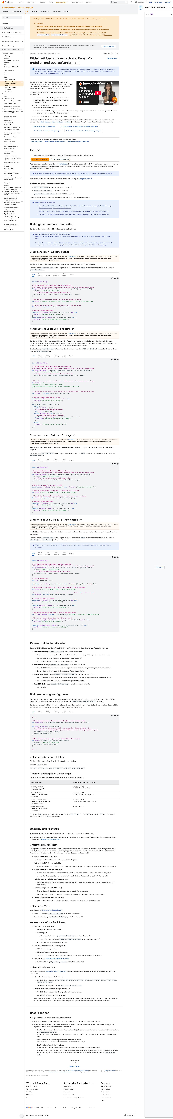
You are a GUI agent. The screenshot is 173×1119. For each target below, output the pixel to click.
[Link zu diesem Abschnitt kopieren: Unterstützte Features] (61, 829)
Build (20, 2)
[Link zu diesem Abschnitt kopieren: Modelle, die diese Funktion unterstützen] (66, 184)
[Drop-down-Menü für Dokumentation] (68, 2)
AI (25, 11)
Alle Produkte (92, 1108)
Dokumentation (61, 2)
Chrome (57, 1108)
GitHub (28, 1098)
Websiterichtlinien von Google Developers (60, 1072)
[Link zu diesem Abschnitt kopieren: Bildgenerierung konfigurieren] (71, 695)
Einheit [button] (71, 274)
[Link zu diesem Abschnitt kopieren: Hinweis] (42, 150)
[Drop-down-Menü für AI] (28, 11)
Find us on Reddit (68, 1089)
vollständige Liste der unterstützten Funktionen (55, 122)
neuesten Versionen (84, 173)
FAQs (102, 1100)
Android (49, 1108)
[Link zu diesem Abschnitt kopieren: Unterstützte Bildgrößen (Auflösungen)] (74, 774)
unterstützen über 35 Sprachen (56, 971)
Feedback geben (112, 58)
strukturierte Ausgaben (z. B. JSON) (57, 959)
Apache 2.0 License (110, 1070)
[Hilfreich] (115, 53)
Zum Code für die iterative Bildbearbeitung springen (83, 131)
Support (88, 2)
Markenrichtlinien (106, 1098)
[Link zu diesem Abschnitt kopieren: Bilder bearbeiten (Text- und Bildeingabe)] (77, 435)
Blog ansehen (67, 1086)
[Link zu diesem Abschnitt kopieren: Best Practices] (51, 1013)
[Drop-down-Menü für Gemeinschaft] (82, 2)
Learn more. (103, 19)
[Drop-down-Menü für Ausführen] (36, 2)
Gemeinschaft (76, 2)
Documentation (8, 8)
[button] (10, 37)
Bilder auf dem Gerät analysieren (55, 141)
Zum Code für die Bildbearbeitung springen (45, 131)
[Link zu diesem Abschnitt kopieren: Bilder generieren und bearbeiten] (75, 224)
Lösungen (43, 2)
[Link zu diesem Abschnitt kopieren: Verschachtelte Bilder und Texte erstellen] (76, 329)
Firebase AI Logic (25, 8)
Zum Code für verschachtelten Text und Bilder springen (79, 126)
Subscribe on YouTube (70, 1095)
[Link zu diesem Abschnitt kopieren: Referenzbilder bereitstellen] (68, 643)
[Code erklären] (112, 278)
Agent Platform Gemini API (61, 159)
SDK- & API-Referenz (32, 1089)
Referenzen (57, 11)
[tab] (33, 275)
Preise (51, 2)
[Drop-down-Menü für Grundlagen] (21, 11)
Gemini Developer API (41, 159)
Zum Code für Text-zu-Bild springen (43, 126)
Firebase (32, 53)
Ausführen (30, 2)
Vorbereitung (71, 256)
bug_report (167, 7)
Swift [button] (33, 274)
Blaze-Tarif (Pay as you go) (91, 206)
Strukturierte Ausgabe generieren (78, 141)
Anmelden (168, 2)
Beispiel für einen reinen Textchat (101, 545)
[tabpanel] (74, 300)
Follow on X (67, 1092)
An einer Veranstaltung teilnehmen (73, 1098)
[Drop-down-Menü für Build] (24, 2)
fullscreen (169, 7)
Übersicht (5, 11)
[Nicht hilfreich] (118, 53)
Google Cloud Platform (78, 1108)
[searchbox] (12, 17)
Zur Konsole (158, 2)
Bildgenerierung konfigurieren (50, 839)
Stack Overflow (105, 1089)
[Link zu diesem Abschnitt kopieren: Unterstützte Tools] (52, 906)
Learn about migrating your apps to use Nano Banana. (92, 29)
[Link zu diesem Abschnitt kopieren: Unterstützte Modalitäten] (59, 845)
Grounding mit (52, 910)
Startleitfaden (63, 164)
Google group (105, 1092)
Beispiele (67, 11)
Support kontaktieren (107, 1086)
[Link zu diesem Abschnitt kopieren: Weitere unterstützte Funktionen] (67, 922)
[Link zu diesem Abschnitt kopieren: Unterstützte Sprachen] (56, 967)
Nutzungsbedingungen (33, 1115)
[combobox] (119, 2)
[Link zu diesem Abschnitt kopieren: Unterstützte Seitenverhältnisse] (66, 757)
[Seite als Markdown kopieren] (75, 62)
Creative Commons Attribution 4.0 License (77, 1070)
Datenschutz (45, 1115)
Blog (150, 2)
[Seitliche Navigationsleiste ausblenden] (22, 1116)
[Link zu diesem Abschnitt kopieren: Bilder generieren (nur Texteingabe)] (70, 252)
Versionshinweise (106, 1095)
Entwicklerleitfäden (31, 1086)
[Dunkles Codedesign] (115, 278)
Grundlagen (15, 11)
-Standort (98, 214)
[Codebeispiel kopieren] (117, 278)
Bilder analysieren (36, 141)
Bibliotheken (29, 1095)
